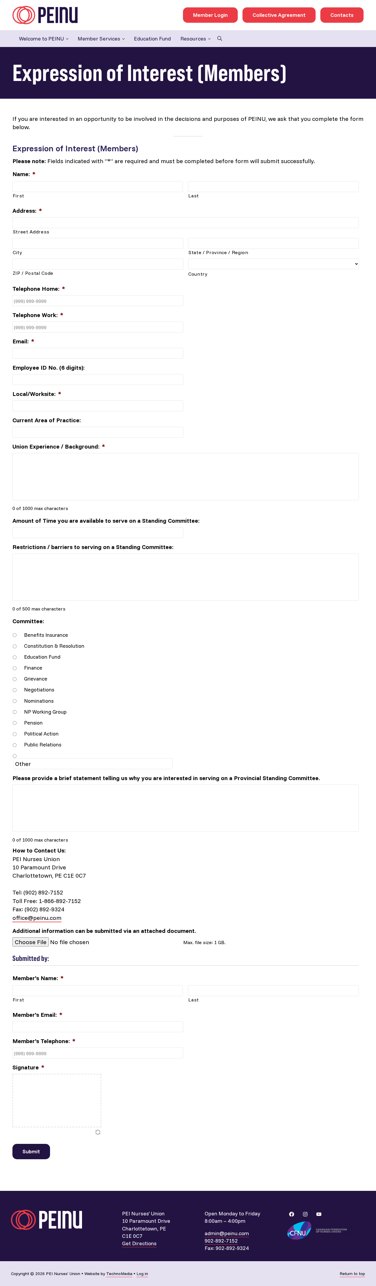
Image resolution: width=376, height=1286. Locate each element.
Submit (31, 1151)
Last (193, 196)
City (17, 252)
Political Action (41, 733)
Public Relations (42, 744)
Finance (33, 667)
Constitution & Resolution (54, 645)
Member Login (210, 15)
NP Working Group (45, 711)
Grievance (35, 678)
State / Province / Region (218, 252)
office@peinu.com (37, 917)
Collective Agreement (279, 15)
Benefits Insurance (46, 634)
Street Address (31, 232)
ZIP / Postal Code (33, 273)
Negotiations (39, 689)
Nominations (39, 700)
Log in (142, 1273)
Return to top (352, 1273)
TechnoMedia (119, 1273)
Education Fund (42, 656)
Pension (33, 722)
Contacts (341, 15)
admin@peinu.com (227, 1233)
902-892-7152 (221, 1240)
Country (198, 274)
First (18, 196)
